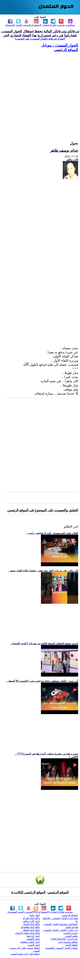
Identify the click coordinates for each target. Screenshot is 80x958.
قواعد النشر (71, 927)
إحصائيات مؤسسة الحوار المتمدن (60, 924)
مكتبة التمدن (71, 936)
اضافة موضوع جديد (68, 942)
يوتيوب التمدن (70, 933)
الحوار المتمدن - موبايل (59, 45)
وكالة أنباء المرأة (31, 918)
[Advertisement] (40, 92)
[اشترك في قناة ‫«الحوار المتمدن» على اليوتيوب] (40, 38)
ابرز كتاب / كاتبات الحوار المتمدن (60, 930)
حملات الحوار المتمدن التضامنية (61, 947)
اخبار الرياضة (33, 936)
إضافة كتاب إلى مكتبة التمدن (25, 953)
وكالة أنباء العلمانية (30, 927)
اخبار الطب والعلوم (30, 942)
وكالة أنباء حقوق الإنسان (27, 933)
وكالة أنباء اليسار (31, 924)
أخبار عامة (34, 915)
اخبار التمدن (33, 945)
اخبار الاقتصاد (33, 939)
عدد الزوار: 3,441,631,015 (64, 939)
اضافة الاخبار (71, 945)
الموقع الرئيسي (66, 50)
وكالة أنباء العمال (31, 930)
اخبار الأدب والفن (31, 921)
